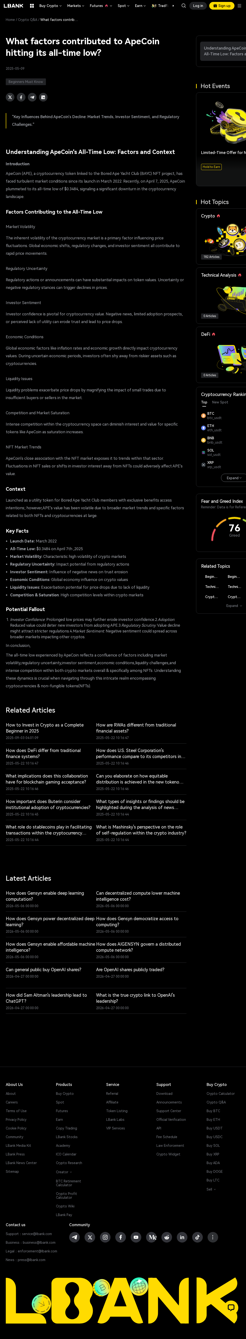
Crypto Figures (214, 597)
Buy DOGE (215, 1171)
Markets (76, 6)
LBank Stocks (67, 1137)
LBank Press (15, 1154)
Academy (63, 1146)
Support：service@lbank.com (29, 1234)
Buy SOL (213, 1146)
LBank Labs (115, 1120)
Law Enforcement (170, 1146)
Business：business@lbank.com (30, 1242)
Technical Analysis (214, 587)
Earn (141, 6)
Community (14, 1137)
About (11, 1094)
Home (10, 20)
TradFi (163, 6)
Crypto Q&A (27, 20)
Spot (124, 6)
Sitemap (12, 1171)
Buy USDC (214, 1137)
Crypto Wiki (65, 1206)
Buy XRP (213, 1154)
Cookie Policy (16, 1128)
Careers (12, 1102)
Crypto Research (69, 1163)
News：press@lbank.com (25, 1260)
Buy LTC (213, 1180)
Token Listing (117, 1111)
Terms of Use (16, 1111)
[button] (170, 6)
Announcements (169, 1102)
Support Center (168, 1111)
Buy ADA (213, 1163)
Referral (112, 1094)
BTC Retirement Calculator (68, 1183)
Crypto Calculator (221, 1094)
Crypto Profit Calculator (66, 1195)
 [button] (183, 5)
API (158, 1128)
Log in (198, 6)
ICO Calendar (66, 1154)
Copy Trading (66, 1128)
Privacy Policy (16, 1120)
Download (164, 1094)
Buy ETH (213, 1120)
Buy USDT (215, 1128)
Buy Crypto (50, 6)
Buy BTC (213, 1111)
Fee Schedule (166, 1137)
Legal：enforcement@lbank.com (31, 1251)
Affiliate (112, 1102)
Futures (101, 6)
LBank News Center (21, 1163)
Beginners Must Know (214, 577)
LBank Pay (64, 1215)
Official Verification (171, 1120)
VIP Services (115, 1128)
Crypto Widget (168, 1154)
